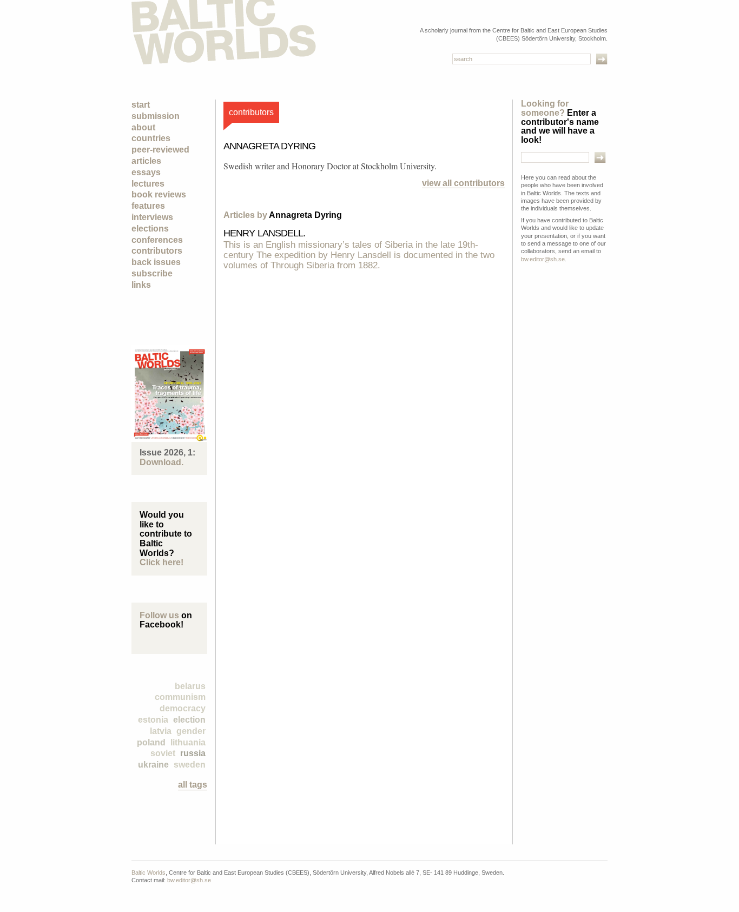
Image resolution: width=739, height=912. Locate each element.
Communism (180, 697)
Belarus (190, 686)
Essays (146, 172)
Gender (191, 731)
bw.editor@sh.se (543, 259)
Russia (193, 753)
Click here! (161, 562)
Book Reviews (158, 194)
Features (148, 205)
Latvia (160, 731)
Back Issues (156, 262)
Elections (150, 228)
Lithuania (188, 742)
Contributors (156, 250)
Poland (151, 742)
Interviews (152, 217)
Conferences (157, 239)
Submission (155, 116)
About (143, 127)
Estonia (153, 719)
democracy (183, 708)
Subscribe (152, 273)
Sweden (190, 764)
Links (141, 284)
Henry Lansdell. (264, 233)
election (189, 719)
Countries (150, 138)
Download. (161, 462)
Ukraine (153, 764)
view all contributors (463, 183)
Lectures (147, 183)
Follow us (159, 615)
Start (140, 104)
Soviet (162, 753)
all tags (192, 784)
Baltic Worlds (148, 872)
